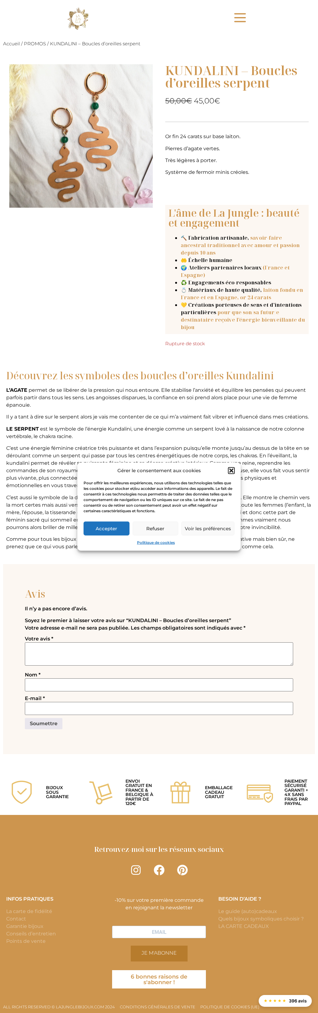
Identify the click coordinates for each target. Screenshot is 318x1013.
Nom (33, 674)
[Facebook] (159, 870)
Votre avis (39, 638)
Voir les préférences (208, 528)
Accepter (106, 528)
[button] (231, 471)
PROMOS (35, 44)
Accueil (11, 44)
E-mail (35, 698)
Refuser (155, 528)
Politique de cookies (156, 542)
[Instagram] (136, 870)
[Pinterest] (182, 870)
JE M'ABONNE (159, 953)
